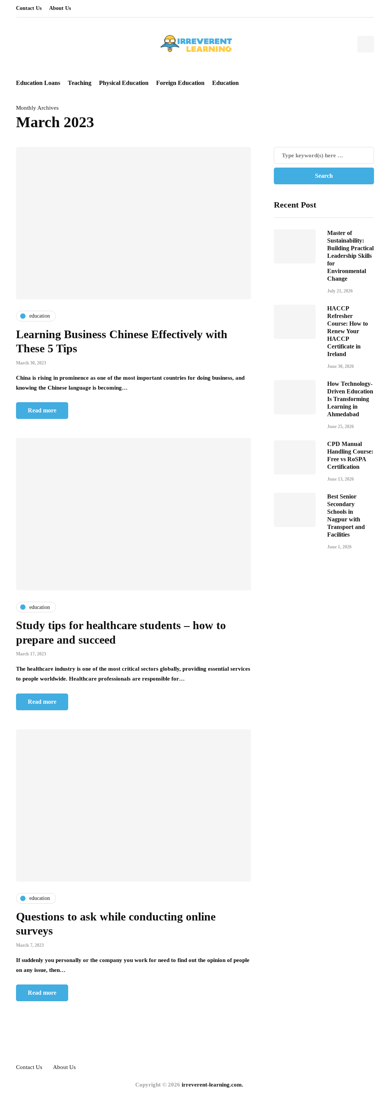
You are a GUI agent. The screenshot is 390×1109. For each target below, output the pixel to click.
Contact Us (29, 8)
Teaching (79, 83)
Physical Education (124, 83)
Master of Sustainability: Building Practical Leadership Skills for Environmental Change (350, 256)
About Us (60, 8)
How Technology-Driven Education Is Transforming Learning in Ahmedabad (350, 398)
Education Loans (38, 83)
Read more (42, 410)
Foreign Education (180, 83)
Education (225, 83)
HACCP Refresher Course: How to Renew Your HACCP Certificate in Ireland (347, 331)
